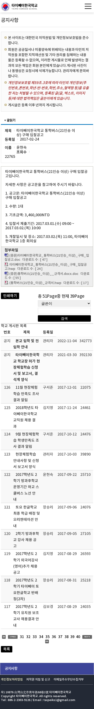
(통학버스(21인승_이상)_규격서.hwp (35, 283)
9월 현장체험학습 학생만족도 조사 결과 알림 (26, 440)
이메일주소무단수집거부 (69, 679)
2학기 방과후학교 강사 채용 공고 (26, 540)
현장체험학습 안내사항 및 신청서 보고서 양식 (26, 460)
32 (28, 637)
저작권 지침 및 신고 (38, 679)
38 (67, 637)
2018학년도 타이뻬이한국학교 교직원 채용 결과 (25, 417)
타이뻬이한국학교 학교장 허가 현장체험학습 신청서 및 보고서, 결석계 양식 (26, 367)
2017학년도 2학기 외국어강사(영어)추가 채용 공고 (25, 563)
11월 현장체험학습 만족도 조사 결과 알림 (26, 394)
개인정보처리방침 (12, 679)
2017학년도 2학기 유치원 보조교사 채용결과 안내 (26, 616)
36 (54, 637)
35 (47, 637)
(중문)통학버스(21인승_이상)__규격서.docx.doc (43, 274)
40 (78, 637)
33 (35, 637)
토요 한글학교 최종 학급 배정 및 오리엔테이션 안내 (26, 516)
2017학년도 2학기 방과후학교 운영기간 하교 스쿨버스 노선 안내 (26, 487)
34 (41, 637)
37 (60, 637)
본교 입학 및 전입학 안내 (26, 344)
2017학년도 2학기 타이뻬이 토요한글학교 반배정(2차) (26, 589)
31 (22, 637)
